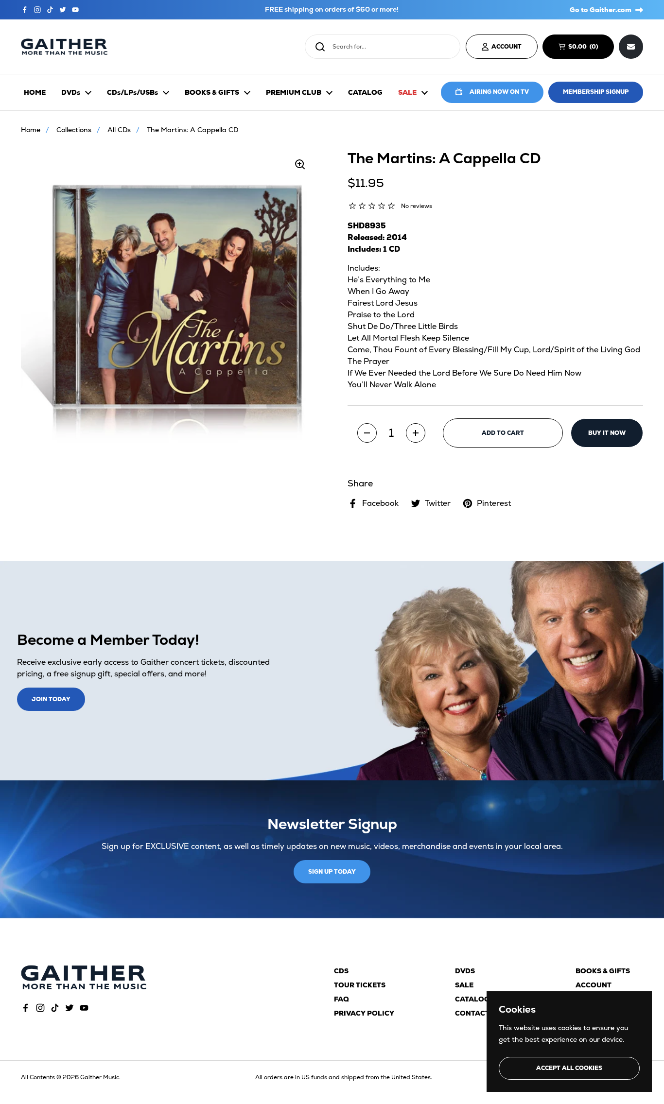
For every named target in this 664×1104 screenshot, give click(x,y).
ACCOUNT (506, 47)
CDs (341, 970)
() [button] (587, 48)
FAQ (341, 999)
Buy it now (607, 433)
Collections (73, 129)
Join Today (51, 699)
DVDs (465, 970)
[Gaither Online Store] (64, 46)
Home (30, 129)
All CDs (119, 129)
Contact (472, 1013)
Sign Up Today (332, 872)
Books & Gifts (603, 970)
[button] (367, 433)
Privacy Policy (364, 1013)
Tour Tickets (359, 985)
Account (594, 985)
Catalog (472, 999)
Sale (464, 985)
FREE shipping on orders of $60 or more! (332, 9)
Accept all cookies (569, 1068)
